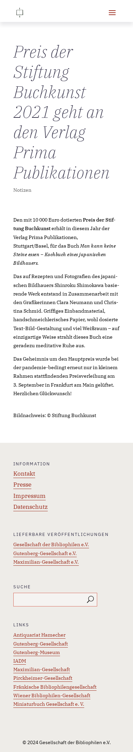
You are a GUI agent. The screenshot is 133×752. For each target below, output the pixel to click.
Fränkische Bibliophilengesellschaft (55, 687)
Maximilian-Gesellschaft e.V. (46, 562)
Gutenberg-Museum (36, 652)
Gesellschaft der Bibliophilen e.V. (51, 544)
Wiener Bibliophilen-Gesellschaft (51, 695)
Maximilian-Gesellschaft (41, 669)
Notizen (22, 190)
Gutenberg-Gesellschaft (40, 644)
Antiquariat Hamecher (39, 635)
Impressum (29, 496)
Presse (22, 484)
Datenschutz (30, 507)
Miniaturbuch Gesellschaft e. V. (48, 704)
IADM (19, 661)
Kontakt (24, 473)
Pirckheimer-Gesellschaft (42, 678)
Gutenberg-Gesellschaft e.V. (45, 553)
